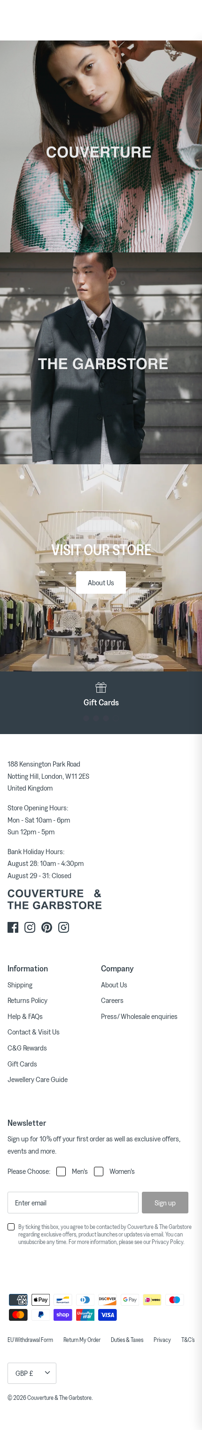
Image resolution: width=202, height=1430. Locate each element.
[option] (101, 694)
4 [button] (116, 718)
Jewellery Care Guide (38, 1079)
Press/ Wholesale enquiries (139, 1016)
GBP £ (24, 1373)
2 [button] (96, 718)
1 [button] (86, 718)
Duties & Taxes (127, 1339)
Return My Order (82, 1339)
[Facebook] (13, 927)
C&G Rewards (27, 1047)
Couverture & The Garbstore (59, 1397)
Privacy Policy (167, 1241)
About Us (101, 582)
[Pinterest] (46, 927)
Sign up (165, 1202)
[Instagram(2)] (63, 927)
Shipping (20, 984)
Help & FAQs (25, 1016)
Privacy (162, 1339)
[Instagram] (29, 927)
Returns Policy (27, 1000)
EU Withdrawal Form (30, 1339)
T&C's (187, 1339)
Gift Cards (22, 1063)
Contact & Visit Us (34, 1031)
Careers (112, 1000)
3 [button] (106, 718)
